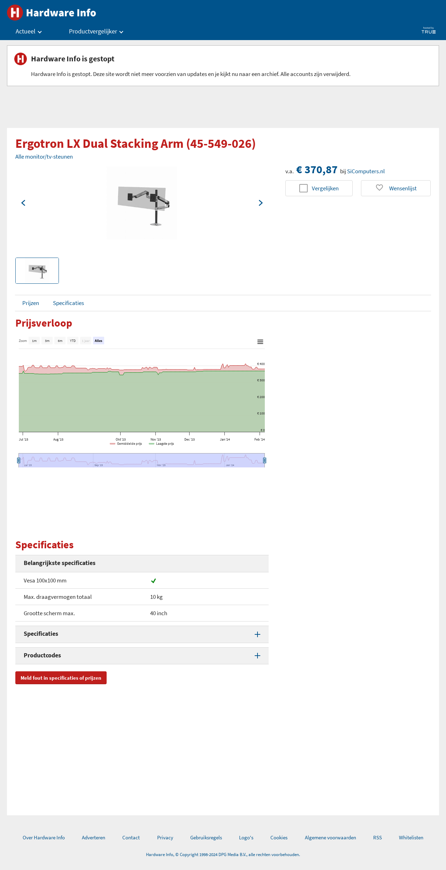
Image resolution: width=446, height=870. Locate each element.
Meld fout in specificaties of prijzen (61, 677)
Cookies (278, 837)
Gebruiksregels (206, 837)
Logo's (246, 837)
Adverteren (93, 837)
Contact (131, 837)
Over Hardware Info (44, 837)
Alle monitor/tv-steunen (44, 156)
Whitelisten (411, 837)
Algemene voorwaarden (330, 837)
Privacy (165, 837)
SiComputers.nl (366, 171)
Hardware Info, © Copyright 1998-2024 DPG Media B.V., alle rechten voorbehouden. (223, 854)
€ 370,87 (317, 169)
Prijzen (30, 303)
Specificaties (68, 303)
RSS (377, 837)
